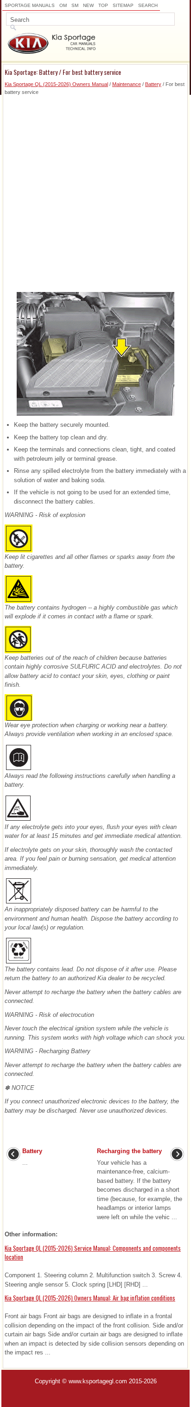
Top (103, 5)
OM (63, 5)
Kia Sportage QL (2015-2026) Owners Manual (56, 84)
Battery (153, 84)
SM (74, 5)
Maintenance (126, 84)
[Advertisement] (95, 191)
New (88, 5)
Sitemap (123, 5)
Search (148, 5)
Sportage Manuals (30, 5)
